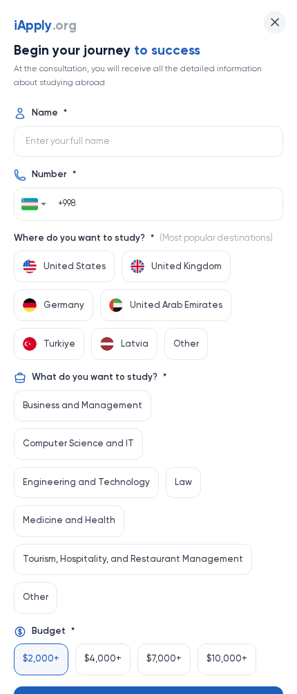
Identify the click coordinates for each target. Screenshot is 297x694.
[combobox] (34, 204)
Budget (53, 631)
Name (49, 113)
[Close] (275, 22)
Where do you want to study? (143, 238)
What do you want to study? (99, 377)
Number (54, 174)
